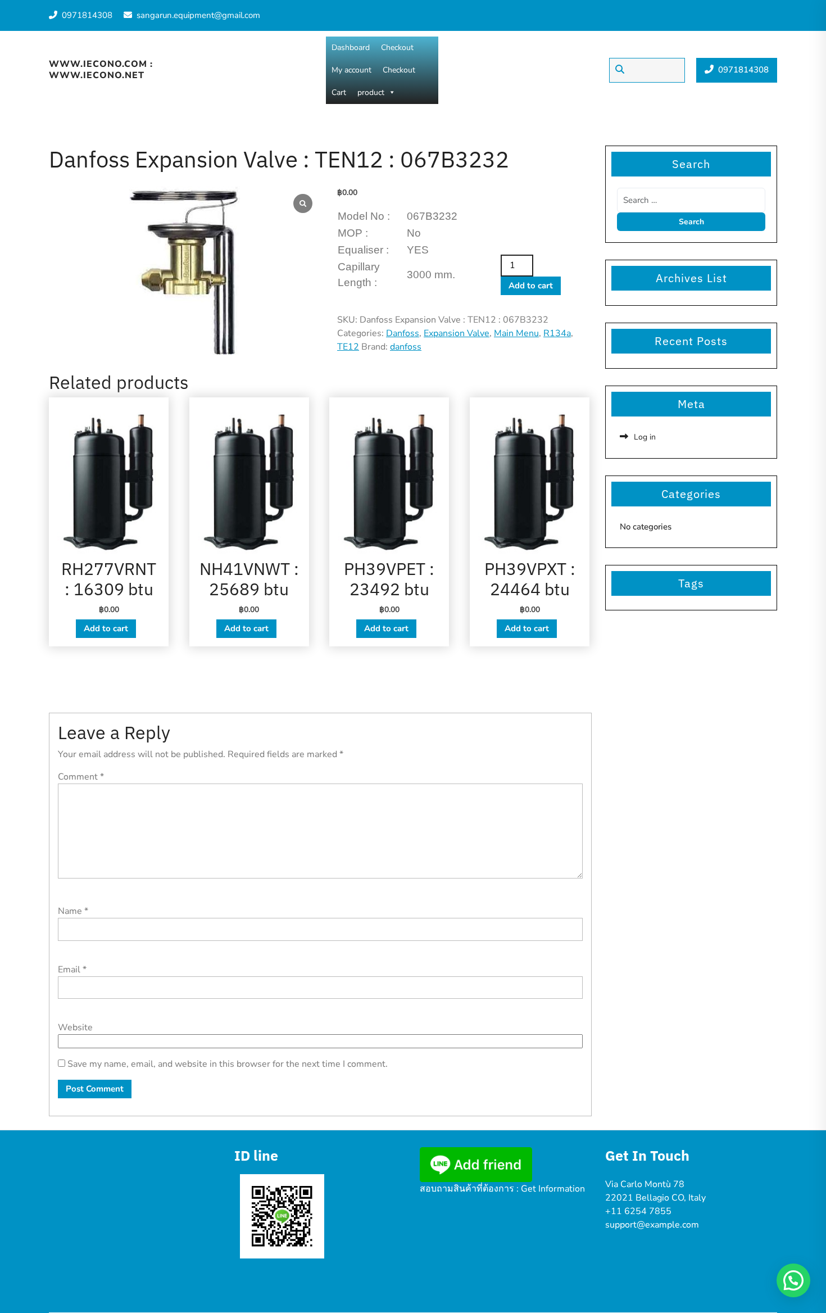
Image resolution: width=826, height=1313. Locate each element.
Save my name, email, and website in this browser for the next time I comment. (227, 1064)
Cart (339, 92)
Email (72, 969)
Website (75, 1027)
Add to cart (531, 285)
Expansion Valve (456, 333)
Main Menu (516, 333)
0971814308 (87, 15)
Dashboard (351, 47)
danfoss (405, 347)
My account (351, 70)
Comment (81, 777)
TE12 (348, 347)
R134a (557, 333)
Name (73, 911)
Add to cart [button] (106, 628)
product (370, 92)
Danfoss (402, 333)
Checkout (397, 47)
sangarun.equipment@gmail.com (198, 15)
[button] (793, 1280)
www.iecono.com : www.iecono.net (101, 69)
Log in (645, 437)
